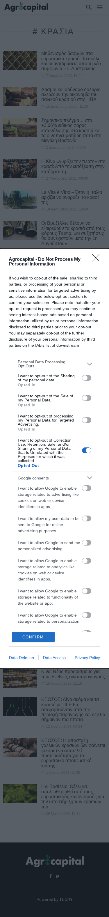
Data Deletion (21, 657)
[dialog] (54, 458)
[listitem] (54, 364)
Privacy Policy (87, 657)
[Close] (97, 259)
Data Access (54, 657)
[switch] (86, 378)
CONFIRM (33, 637)
